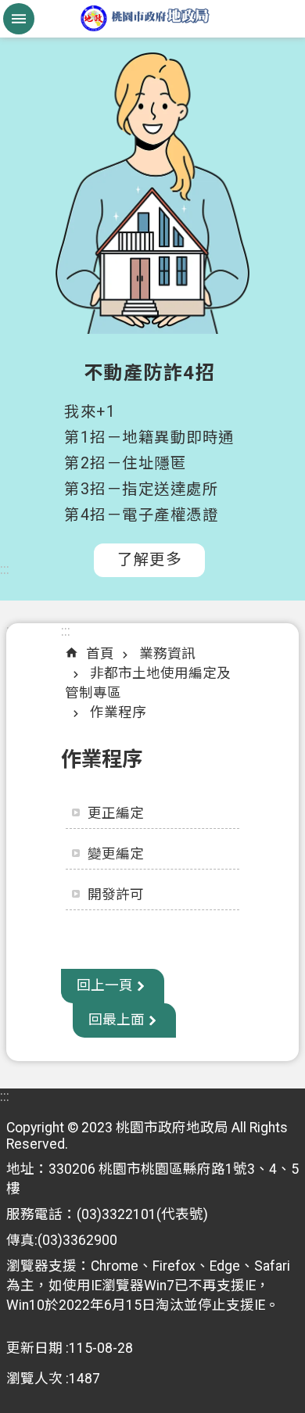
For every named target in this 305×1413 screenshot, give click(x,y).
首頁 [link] (100, 654)
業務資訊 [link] (167, 654)
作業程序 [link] (118, 712)
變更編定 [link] (116, 854)
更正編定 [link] (116, 813)
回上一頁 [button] (105, 985)
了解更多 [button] (149, 559)
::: (4, 569)
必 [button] (18, 18)
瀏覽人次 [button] (34, 1378)
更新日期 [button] (34, 1348)
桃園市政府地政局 (152, 19)
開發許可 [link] (116, 894)
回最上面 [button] (116, 1019)
